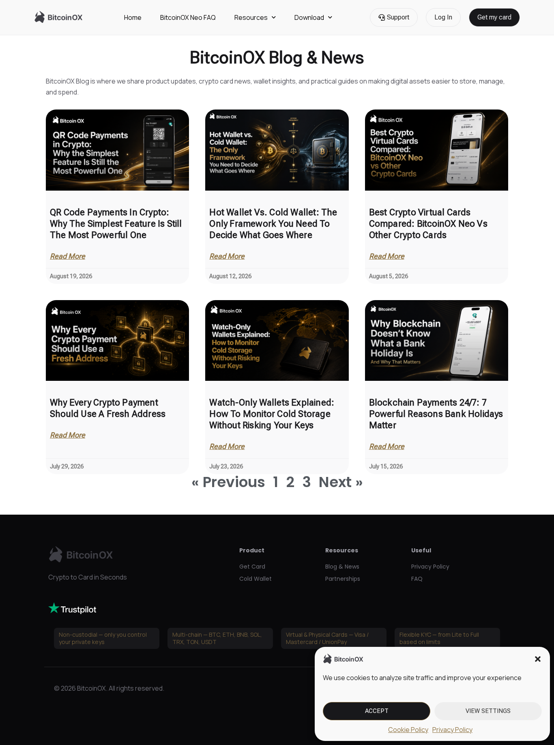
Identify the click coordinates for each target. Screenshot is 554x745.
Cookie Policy (408, 729)
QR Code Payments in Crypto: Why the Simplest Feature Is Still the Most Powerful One (116, 223)
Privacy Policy (452, 729)
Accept (377, 711)
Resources (251, 17)
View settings (488, 711)
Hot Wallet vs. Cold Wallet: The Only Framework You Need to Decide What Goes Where (273, 223)
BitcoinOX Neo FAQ (188, 17)
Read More (67, 256)
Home (133, 17)
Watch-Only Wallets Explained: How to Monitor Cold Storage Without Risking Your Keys (271, 413)
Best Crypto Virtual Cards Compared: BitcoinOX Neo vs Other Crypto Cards (428, 223)
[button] (538, 659)
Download (309, 17)
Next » (341, 482)
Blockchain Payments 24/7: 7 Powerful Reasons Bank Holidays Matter (436, 413)
